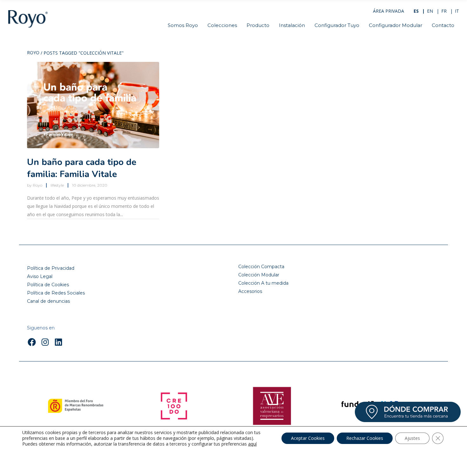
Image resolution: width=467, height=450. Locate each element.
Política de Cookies (48, 285)
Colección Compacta (261, 266)
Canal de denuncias (48, 301)
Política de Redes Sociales (56, 293)
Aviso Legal (39, 276)
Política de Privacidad (50, 268)
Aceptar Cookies (308, 438)
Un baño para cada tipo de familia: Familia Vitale (81, 168)
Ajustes (412, 438)
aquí (252, 444)
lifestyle (57, 185)
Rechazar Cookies (364, 438)
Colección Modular (258, 275)
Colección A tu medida (263, 283)
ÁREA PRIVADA (388, 11)
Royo (33, 53)
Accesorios (250, 291)
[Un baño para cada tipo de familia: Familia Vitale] (93, 105)
